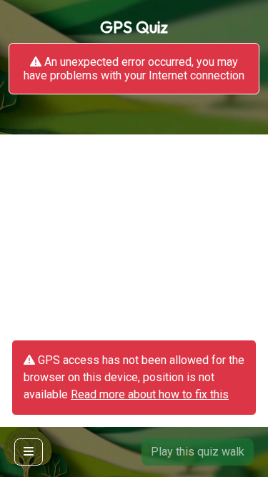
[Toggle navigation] (28, 452)
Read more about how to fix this (150, 394)
